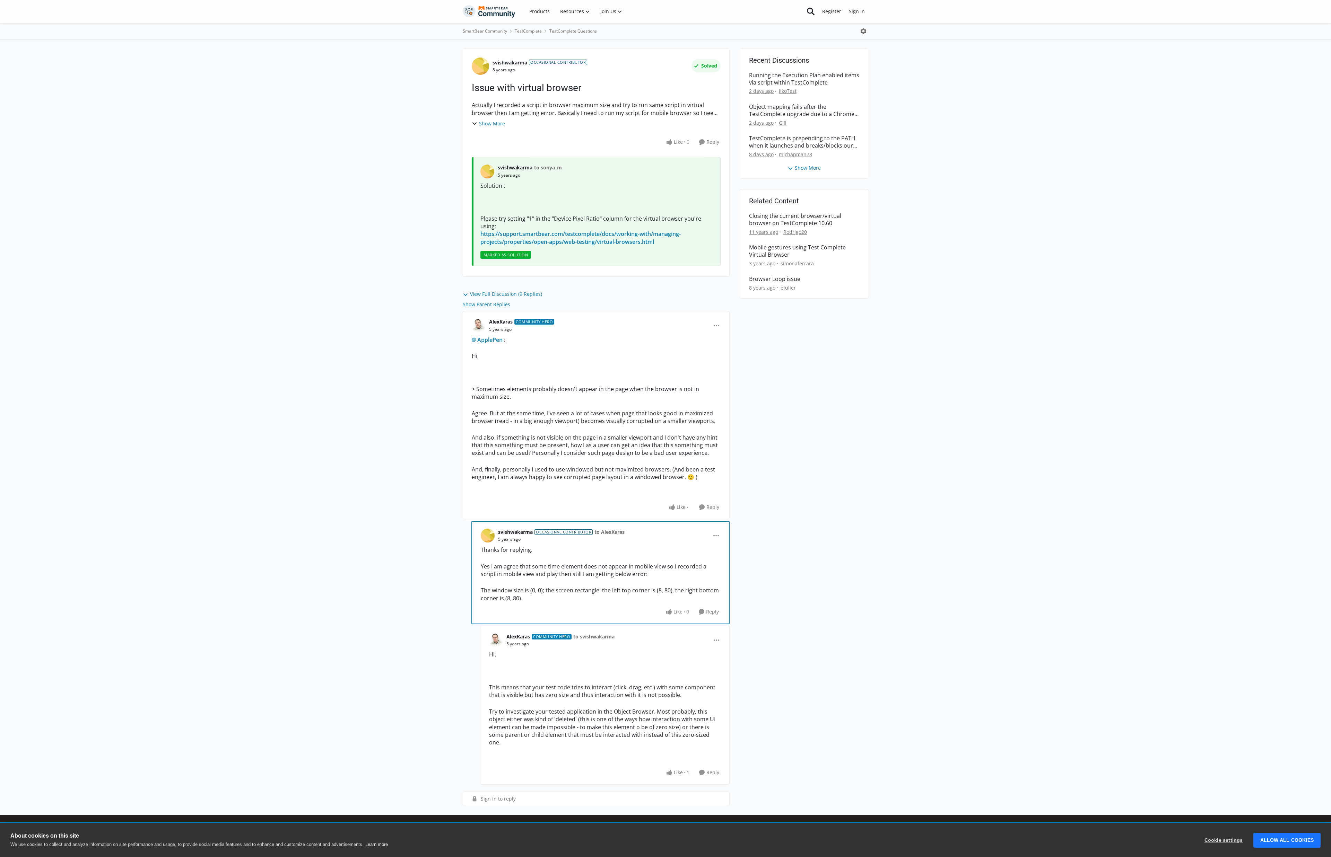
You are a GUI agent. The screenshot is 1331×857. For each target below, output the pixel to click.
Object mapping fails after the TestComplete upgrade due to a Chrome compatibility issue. (801, 110)
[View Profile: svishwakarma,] (487, 171)
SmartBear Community (485, 31)
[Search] (811, 11)
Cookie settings (1223, 840)
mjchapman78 (795, 154)
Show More (492, 123)
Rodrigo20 (795, 232)
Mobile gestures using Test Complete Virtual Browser (797, 251)
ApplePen (490, 340)
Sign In (857, 11)
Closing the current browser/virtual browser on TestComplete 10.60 (795, 219)
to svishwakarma (594, 636)
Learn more (376, 844)
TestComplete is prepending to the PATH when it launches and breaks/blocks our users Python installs (802, 142)
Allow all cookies (1287, 840)
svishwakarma (510, 62)
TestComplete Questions (573, 31)
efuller (788, 287)
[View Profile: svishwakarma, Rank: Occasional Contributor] (480, 66)
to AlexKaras (609, 532)
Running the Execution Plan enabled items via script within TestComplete (804, 79)
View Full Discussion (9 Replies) (506, 294)
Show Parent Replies (486, 304)
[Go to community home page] (489, 11)
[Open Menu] (863, 31)
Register (831, 11)
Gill (782, 123)
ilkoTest (788, 91)
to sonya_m (548, 167)
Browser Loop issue (774, 279)
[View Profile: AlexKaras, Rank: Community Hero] (479, 326)
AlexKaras (501, 321)
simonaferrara (797, 263)
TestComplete (528, 31)
